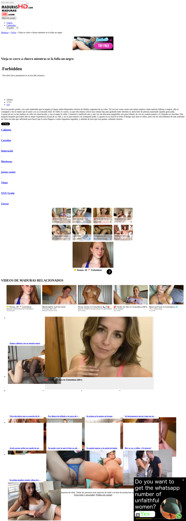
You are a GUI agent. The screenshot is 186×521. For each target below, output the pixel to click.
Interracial (7, 150)
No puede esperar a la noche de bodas (101, 448)
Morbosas (6, 161)
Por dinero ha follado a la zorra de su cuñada (66, 416)
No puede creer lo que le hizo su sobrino (64, 448)
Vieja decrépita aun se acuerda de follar (26, 416)
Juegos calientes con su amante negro (25, 343)
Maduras (5, 32)
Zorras (5, 203)
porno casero (8, 172)
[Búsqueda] (28, 3)
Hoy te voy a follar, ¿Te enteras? (138, 448)
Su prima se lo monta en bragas (99, 416)
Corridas (6, 140)
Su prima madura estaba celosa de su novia (27, 480)
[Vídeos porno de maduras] (17, 8)
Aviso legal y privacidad (84, 495)
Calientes (6, 129)
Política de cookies (104, 495)
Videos (10, 23)
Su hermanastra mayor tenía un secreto (141, 416)
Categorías (11, 25)
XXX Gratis (7, 193)
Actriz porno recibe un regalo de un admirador (29, 448)
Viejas (13, 32)
